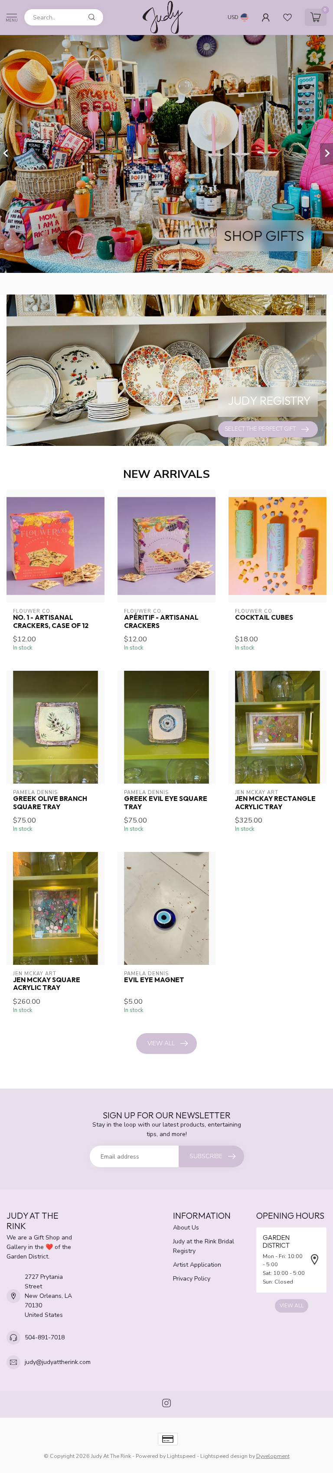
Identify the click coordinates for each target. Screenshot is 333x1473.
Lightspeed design (224, 1456)
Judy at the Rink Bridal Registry (203, 1246)
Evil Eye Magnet (154, 980)
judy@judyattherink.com (58, 1362)
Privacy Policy (191, 1278)
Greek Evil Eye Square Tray (165, 802)
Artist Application (197, 1265)
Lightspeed (181, 1456)
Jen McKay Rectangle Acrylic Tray (275, 802)
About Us (186, 1227)
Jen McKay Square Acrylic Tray (46, 984)
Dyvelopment (273, 1456)
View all (161, 1043)
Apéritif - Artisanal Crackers (161, 621)
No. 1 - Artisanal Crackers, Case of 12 (50, 621)
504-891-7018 (45, 1337)
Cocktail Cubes (264, 617)
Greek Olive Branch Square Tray (50, 802)
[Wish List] (287, 17)
